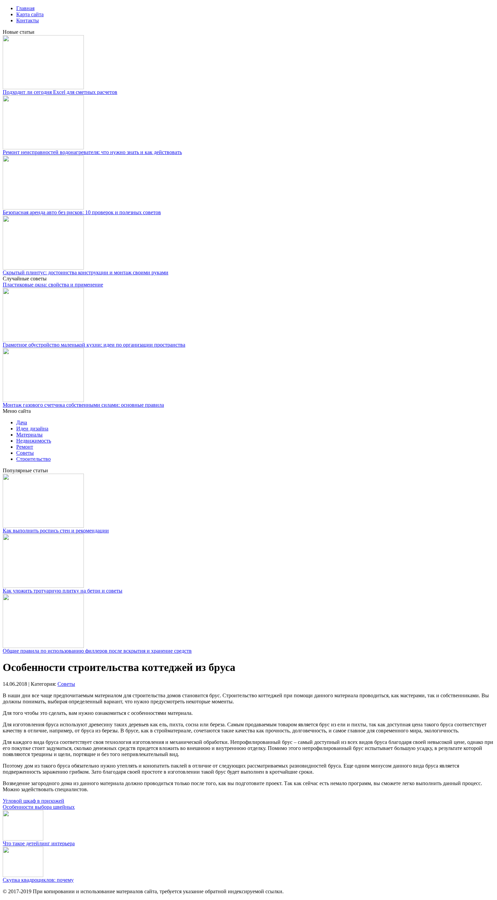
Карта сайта (30, 14)
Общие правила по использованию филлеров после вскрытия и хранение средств (97, 651)
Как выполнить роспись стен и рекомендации (56, 530)
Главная (25, 8)
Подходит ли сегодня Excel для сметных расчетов (60, 92)
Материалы (29, 435)
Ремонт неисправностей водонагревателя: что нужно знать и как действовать (92, 152)
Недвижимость (33, 441)
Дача (21, 422)
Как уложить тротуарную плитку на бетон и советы (62, 591)
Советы (25, 453)
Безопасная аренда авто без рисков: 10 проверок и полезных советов (82, 212)
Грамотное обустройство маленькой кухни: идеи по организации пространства (94, 345)
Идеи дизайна (32, 428)
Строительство (33, 459)
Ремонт (24, 447)
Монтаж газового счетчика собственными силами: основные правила (83, 405)
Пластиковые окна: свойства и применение (53, 285)
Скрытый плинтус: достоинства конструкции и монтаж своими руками (85, 272)
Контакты (27, 20)
